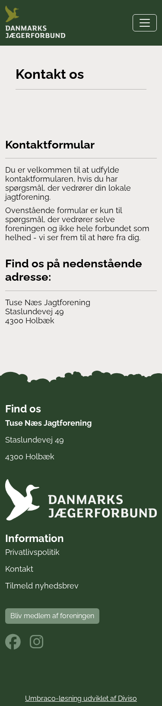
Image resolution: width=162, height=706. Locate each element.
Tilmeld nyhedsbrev (42, 585)
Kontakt (19, 568)
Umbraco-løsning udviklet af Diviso (81, 698)
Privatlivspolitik (32, 552)
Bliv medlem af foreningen (52, 616)
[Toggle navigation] (145, 22)
